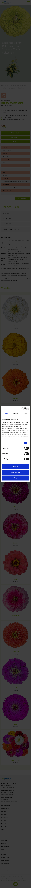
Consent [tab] (5, 413)
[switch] (26, 448)
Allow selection (15, 472)
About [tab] (25, 413)
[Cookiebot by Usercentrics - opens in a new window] (22, 408)
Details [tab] (15, 413)
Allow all (15, 466)
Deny (15, 478)
